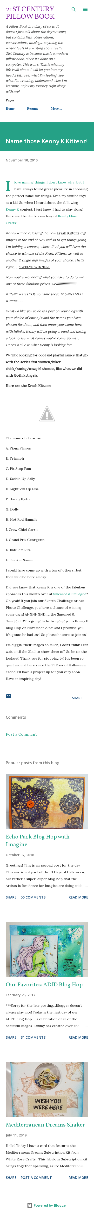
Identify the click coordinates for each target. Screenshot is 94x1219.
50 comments (33, 897)
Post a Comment (21, 734)
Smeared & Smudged (69, 594)
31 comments (33, 1037)
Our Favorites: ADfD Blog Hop (44, 985)
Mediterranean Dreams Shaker (45, 1125)
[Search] (74, 9)
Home (10, 108)
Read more (78, 897)
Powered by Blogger (50, 1205)
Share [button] (77, 697)
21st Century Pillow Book (30, 13)
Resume (32, 108)
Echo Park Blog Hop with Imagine (38, 841)
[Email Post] (9, 697)
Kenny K (12, 209)
